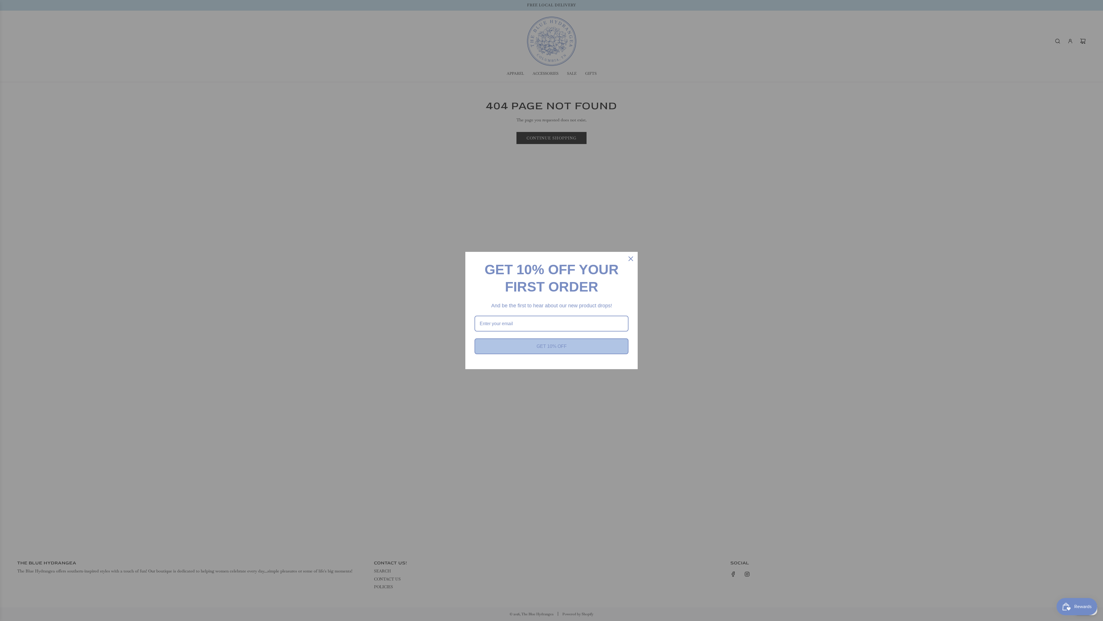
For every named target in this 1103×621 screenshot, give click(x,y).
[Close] (631, 259)
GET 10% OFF (552, 346)
